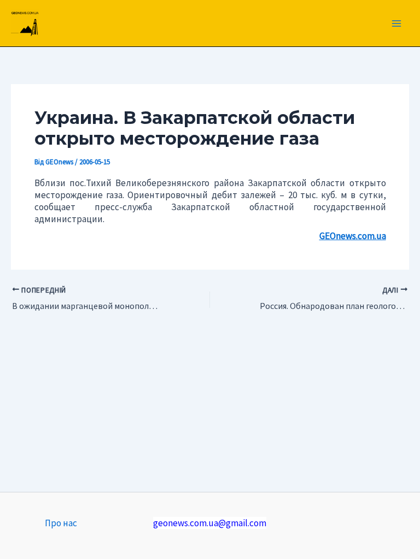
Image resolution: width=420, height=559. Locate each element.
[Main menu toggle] (397, 23)
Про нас (61, 523)
